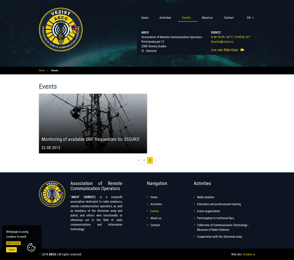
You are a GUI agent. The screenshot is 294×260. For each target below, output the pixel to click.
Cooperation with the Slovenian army (219, 236)
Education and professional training (219, 204)
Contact (229, 17)
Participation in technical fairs (215, 218)
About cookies (13, 243)
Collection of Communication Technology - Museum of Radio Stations (223, 227)
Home (144, 17)
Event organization (208, 211)
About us (207, 17)
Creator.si (249, 254)
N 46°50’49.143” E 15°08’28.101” (231, 37)
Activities (165, 17)
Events (186, 17)
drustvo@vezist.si (222, 41)
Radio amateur (206, 197)
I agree (11, 249)
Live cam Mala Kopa (225, 50)
